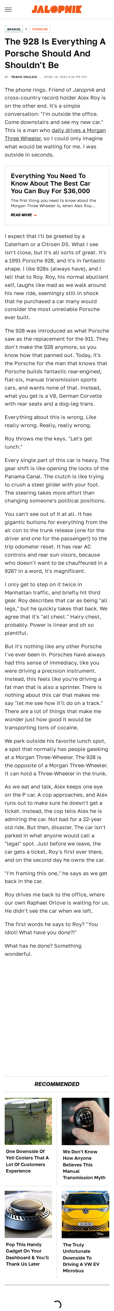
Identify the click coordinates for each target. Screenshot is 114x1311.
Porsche (40, 29)
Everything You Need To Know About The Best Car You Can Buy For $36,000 (51, 183)
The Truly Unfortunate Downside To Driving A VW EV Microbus (81, 1258)
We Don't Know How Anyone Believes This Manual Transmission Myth (84, 1165)
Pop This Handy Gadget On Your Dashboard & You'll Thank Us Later (27, 1254)
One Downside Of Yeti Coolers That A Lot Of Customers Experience (27, 1161)
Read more (21, 215)
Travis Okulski (24, 77)
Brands (13, 29)
